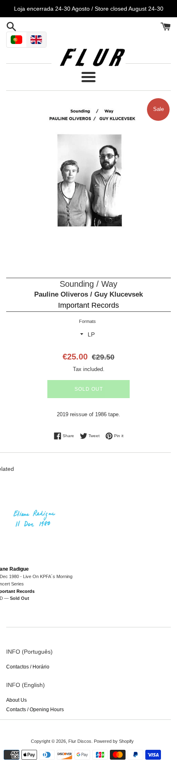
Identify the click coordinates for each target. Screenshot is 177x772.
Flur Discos (79, 741)
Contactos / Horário (27, 667)
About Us (16, 700)
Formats (87, 321)
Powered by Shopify (114, 741)
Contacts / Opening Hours (35, 709)
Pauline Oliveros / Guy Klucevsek (88, 294)
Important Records (88, 305)
